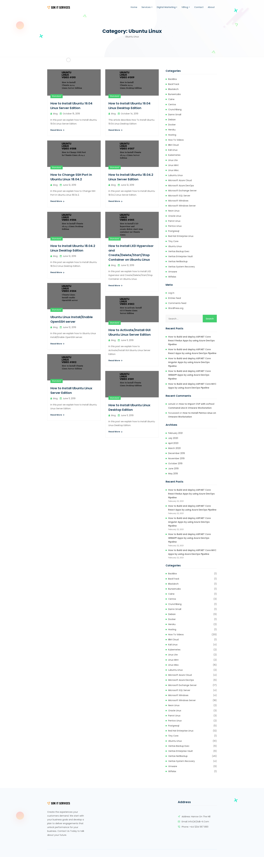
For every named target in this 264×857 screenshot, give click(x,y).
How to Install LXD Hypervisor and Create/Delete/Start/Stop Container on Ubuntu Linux (131, 253)
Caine (171, 99)
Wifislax (172, 276)
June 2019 (173, 468)
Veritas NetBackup (178, 261)
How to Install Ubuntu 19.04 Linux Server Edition (71, 105)
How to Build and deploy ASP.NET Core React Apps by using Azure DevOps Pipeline (192, 351)
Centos (172, 104)
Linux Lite (173, 160)
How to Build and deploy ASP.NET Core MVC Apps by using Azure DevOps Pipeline (192, 385)
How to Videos (176, 139)
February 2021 (175, 433)
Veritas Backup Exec (178, 251)
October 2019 (175, 463)
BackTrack (173, 84)
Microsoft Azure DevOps (181, 185)
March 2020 (174, 448)
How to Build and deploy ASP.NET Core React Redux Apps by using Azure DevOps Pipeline (191, 340)
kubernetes (174, 155)
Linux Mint (173, 165)
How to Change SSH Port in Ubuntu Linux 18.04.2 (71, 177)
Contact (199, 7)
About (211, 7)
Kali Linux (173, 149)
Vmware (172, 271)
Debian (172, 119)
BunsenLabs (174, 94)
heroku (172, 129)
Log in (171, 292)
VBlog (185, 7)
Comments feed (177, 303)
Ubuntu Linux (175, 246)
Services (146, 7)
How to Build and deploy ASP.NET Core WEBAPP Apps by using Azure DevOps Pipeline (189, 375)
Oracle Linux (174, 215)
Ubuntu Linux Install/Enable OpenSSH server (71, 319)
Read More (56, 130)
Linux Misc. (173, 170)
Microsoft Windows (178, 200)
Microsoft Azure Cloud (180, 180)
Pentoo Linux (175, 226)
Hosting (172, 134)
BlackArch (173, 89)
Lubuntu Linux (175, 175)
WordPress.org (175, 308)
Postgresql (173, 231)
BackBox (172, 79)
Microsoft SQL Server (179, 195)
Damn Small (174, 114)
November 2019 (176, 458)
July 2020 (173, 438)
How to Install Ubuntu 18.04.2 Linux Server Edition (130, 177)
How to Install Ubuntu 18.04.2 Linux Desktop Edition (72, 248)
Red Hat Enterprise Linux (180, 236)
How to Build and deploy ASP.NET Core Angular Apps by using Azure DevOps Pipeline (189, 362)
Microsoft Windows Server (182, 205)
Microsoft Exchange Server (182, 190)
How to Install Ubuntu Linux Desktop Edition (129, 407)
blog (55, 113)
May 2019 (173, 473)
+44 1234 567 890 (198, 826)
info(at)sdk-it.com (198, 821)
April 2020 (173, 443)
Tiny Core (173, 241)
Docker (172, 124)
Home (134, 7)
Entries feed (174, 298)
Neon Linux (174, 210)
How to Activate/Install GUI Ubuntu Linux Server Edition (129, 332)
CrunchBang (175, 109)
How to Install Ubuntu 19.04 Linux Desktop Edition (129, 105)
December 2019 (176, 453)
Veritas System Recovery (181, 266)
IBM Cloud (173, 144)
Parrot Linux (174, 220)
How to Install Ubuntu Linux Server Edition (71, 390)
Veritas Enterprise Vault (180, 256)
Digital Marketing (166, 7)
